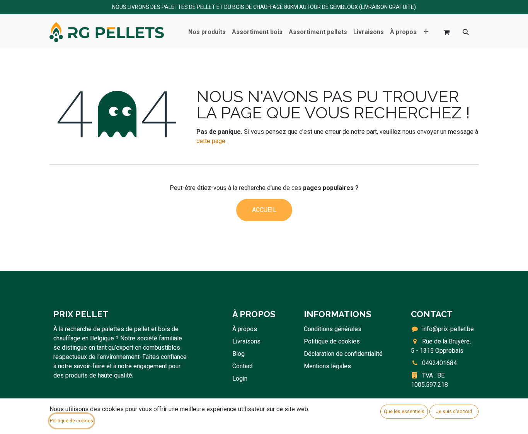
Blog (238, 353)
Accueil (264, 210)
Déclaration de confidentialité (343, 353)
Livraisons (246, 341)
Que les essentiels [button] (404, 411)
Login (239, 378)
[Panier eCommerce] (446, 32)
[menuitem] (207, 32)
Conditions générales (332, 329)
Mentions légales (327, 366)
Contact (242, 366)
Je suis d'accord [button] (454, 411)
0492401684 (439, 363)
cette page (210, 141)
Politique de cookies (332, 341)
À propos (244, 329)
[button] (466, 32)
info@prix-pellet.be (448, 329)
